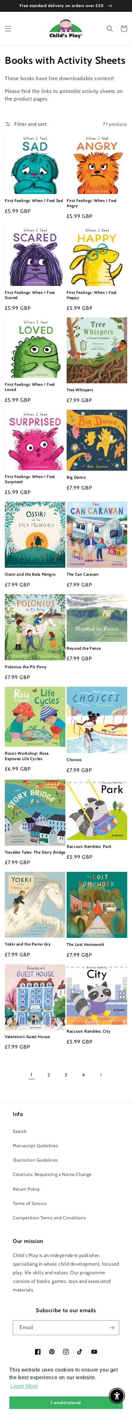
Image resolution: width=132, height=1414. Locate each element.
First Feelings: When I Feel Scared (30, 295)
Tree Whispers (80, 389)
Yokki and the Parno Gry (28, 944)
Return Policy (26, 1189)
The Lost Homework (85, 944)
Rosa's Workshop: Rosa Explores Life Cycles (26, 756)
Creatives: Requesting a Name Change (52, 1174)
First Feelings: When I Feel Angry (92, 203)
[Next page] (101, 1075)
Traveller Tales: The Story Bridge (35, 852)
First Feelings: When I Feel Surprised (30, 479)
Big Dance (76, 477)
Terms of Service (30, 1203)
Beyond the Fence (84, 648)
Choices (74, 759)
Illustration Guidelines (35, 1160)
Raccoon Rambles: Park (89, 846)
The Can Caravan (82, 574)
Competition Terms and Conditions (49, 1218)
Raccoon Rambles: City (89, 1031)
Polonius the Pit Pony (25, 666)
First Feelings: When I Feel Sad (34, 200)
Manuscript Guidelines (35, 1145)
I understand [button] (66, 1402)
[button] (8, 29)
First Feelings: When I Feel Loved (30, 387)
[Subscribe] (112, 1327)
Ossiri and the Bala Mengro (30, 574)
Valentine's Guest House (27, 1036)
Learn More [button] (24, 1386)
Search (20, 1131)
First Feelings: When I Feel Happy (92, 295)
